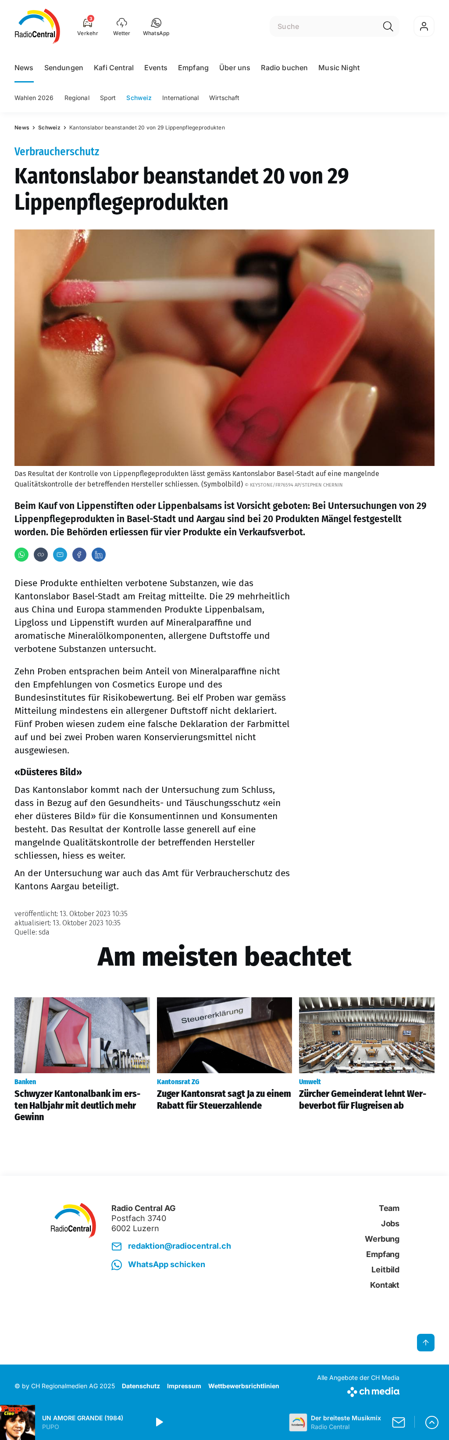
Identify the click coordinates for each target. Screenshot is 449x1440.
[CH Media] (358, 1390)
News (24, 67)
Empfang (193, 67)
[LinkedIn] (99, 555)
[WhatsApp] (21, 555)
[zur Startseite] (37, 26)
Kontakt (384, 1285)
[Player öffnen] (431, 1422)
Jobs (390, 1223)
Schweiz (139, 97)
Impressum (184, 1386)
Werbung (382, 1238)
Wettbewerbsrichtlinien (243, 1386)
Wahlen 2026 (34, 97)
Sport (108, 97)
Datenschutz (141, 1386)
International (180, 97)
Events (155, 67)
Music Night (339, 67)
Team (389, 1208)
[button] (156, 26)
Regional (76, 97)
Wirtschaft (224, 97)
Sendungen (63, 67)
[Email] (60, 555)
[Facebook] (79, 555)
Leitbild (385, 1269)
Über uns (234, 67)
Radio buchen (284, 67)
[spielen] (158, 1422)
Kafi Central (114, 67)
